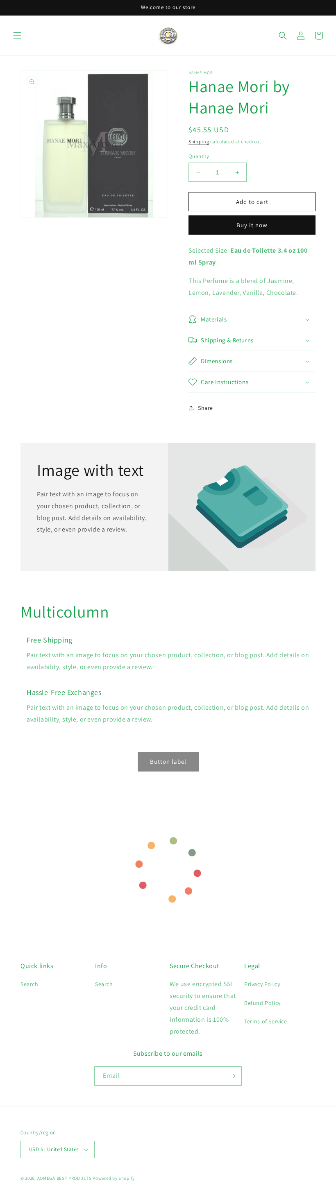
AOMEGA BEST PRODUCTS (64, 1178)
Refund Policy (262, 1003)
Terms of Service (265, 1021)
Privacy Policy (262, 984)
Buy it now (252, 225)
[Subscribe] (232, 1076)
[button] (17, 36)
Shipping (198, 141)
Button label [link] (168, 761)
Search (29, 984)
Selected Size (207, 250)
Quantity (198, 156)
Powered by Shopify (114, 1178)
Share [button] (205, 408)
